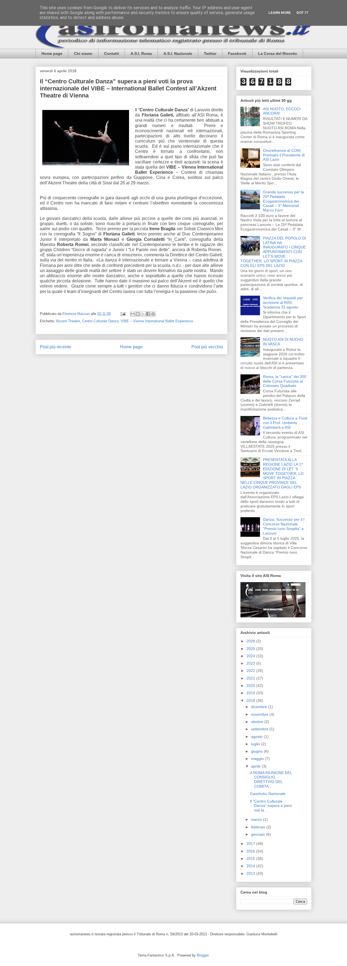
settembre (260, 729)
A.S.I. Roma (141, 53)
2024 (251, 656)
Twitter (210, 53)
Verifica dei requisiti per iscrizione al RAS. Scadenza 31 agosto (283, 302)
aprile (256, 766)
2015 (251, 858)
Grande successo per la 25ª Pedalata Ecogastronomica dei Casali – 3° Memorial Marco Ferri (283, 201)
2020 (251, 685)
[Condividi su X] (143, 314)
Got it (302, 13)
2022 (251, 670)
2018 (251, 700)
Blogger (202, 955)
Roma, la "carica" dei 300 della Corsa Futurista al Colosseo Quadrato (284, 381)
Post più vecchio (207, 347)
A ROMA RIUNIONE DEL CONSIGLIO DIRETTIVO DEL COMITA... (271, 779)
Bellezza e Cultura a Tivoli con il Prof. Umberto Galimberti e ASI (285, 423)
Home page (51, 53)
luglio (256, 744)
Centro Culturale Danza (100, 321)
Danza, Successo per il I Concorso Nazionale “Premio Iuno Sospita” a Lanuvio (283, 526)
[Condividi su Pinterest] (153, 314)
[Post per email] (123, 314)
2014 (251, 866)
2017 (251, 843)
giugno (257, 751)
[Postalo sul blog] (137, 314)
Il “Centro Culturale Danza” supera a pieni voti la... (271, 806)
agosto (257, 736)
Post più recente (55, 347)
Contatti (111, 53)
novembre (260, 714)
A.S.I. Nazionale (177, 53)
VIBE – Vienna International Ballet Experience (157, 321)
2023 (251, 663)
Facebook (237, 53)
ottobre (257, 721)
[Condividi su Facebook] (148, 314)
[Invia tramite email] (132, 314)
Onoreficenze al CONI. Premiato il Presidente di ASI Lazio (284, 155)
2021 (251, 678)
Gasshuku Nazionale (267, 793)
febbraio (258, 827)
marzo (257, 819)
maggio (258, 758)
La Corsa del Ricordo (277, 53)
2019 (251, 693)
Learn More (279, 13)
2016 (251, 851)
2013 (251, 873)
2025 (251, 648)
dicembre (259, 707)
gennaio (258, 834)
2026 (251, 641)
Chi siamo (83, 53)
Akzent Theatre (68, 321)
